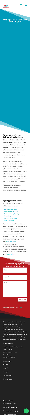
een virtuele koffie (11, 242)
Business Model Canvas (10, 210)
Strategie (5, 364)
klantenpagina (10, 254)
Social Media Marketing (10, 218)
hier (21, 307)
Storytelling (7, 216)
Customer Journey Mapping (11, 214)
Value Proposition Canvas (11, 212)
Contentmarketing (9, 220)
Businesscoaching (7, 379)
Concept (5, 372)
